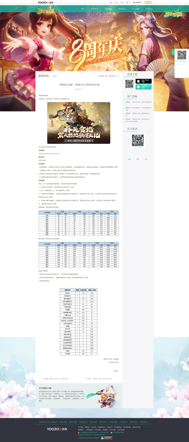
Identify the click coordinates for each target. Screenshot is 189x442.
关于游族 (80, 427)
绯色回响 (105, 430)
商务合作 (110, 427)
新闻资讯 (94, 9)
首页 (83, 9)
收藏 (127, 2)
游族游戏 (138, 2)
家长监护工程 (136, 427)
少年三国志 (112, 430)
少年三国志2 (120, 430)
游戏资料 (121, 9)
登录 (110, 2)
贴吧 (129, 159)
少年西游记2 (89, 430)
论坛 (146, 159)
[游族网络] (46, 3)
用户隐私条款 (127, 427)
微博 (137, 159)
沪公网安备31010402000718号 (88, 432)
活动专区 (108, 9)
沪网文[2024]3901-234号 (85, 435)
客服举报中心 (102, 427)
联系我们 (87, 427)
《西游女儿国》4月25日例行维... (102, 379)
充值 (121, 2)
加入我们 (94, 427)
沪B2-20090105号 (104, 432)
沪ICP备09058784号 (118, 432)
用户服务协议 (118, 427)
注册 (116, 2)
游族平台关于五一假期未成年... (59, 379)
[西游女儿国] (45, 6)
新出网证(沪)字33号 (99, 435)
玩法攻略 (135, 9)
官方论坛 (149, 9)
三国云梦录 (98, 430)
